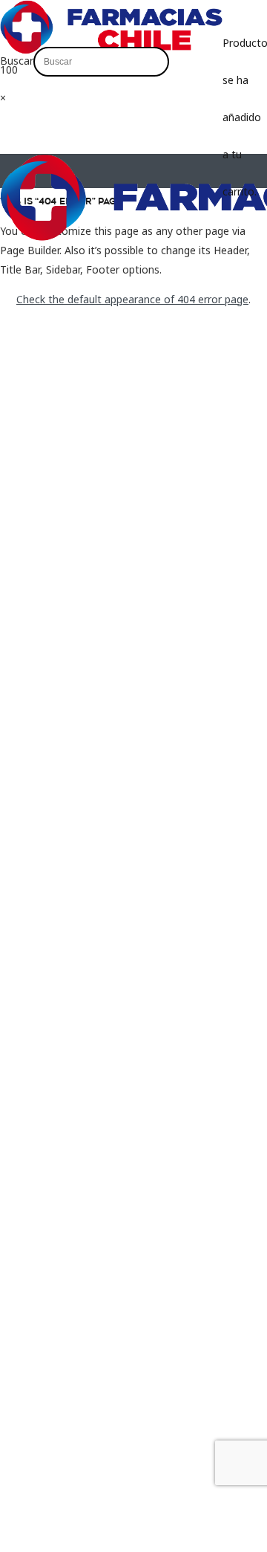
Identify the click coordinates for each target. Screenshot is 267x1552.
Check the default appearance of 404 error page (132, 299)
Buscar (16, 61)
